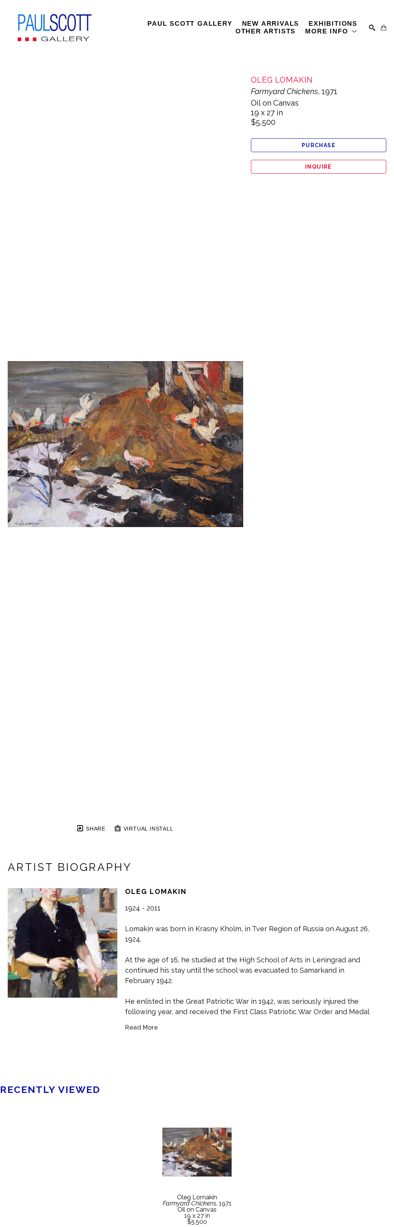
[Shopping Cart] (383, 28)
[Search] (372, 28)
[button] (331, 31)
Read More (141, 1027)
